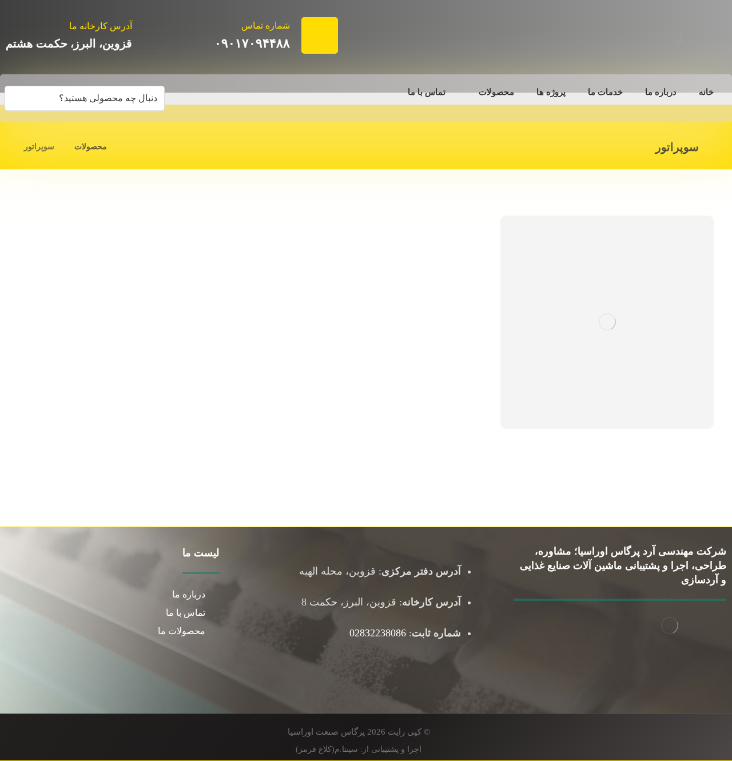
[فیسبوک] (714, 667)
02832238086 (377, 633)
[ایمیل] (692, 667)
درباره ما (188, 594)
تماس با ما (185, 612)
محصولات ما (181, 631)
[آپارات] (669, 667)
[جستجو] (18, 98)
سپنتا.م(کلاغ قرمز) (327, 749)
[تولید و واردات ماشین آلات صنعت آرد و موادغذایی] (672, 37)
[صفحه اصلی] (130, 146)
